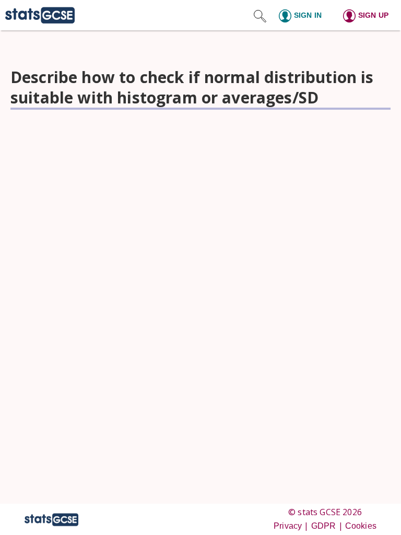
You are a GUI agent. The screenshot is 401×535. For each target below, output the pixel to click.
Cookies (360, 525)
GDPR (323, 525)
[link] (37, 15)
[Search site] (260, 15)
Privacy (288, 525)
